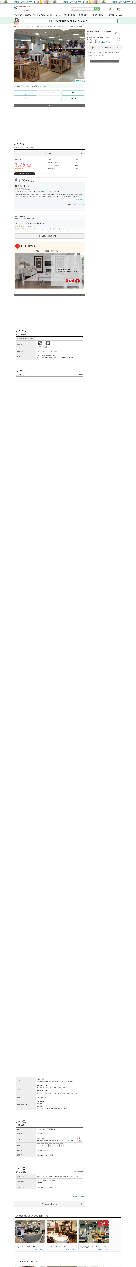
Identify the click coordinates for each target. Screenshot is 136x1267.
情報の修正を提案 (78, 1197)
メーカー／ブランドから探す (65, 15)
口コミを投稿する (105, 47)
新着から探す (83, 15)
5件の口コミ (102, 41)
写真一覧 (80, 80)
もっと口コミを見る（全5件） (49, 236)
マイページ (18, 15)
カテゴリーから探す (46, 15)
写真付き (46, 174)
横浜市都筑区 (58, 27)
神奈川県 (43, 27)
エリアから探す (30, 15)
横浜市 (50, 27)
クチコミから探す (97, 15)
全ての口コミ (24, 174)
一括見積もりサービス (114, 15)
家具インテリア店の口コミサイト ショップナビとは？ (68, 21)
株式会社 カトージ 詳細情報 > (45, 1155)
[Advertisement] (104, 91)
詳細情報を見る (105, 43)
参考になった (78, 204)
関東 (37, 27)
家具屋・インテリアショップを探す (24, 27)
